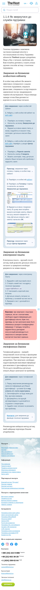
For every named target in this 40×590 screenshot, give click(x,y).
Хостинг (3, 450)
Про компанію (5, 464)
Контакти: (11, 416)
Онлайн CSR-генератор (8, 527)
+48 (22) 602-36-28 (10, 557)
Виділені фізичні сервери (9, 500)
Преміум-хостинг (6, 498)
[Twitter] (16, 544)
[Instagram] (7, 544)
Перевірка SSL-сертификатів (10, 525)
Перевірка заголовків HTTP (9, 533)
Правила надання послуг (9, 468)
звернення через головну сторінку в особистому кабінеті (19, 171)
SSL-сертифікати (6, 452)
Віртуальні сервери (7, 496)
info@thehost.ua (6, 580)
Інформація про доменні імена (11, 472)
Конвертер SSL (6, 535)
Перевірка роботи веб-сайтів (10, 513)
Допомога (8, 585)
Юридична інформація (8, 470)
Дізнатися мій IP (6, 519)
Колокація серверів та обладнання (12, 502)
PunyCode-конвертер (8, 523)
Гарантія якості (6, 466)
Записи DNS (5, 521)
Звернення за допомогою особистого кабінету (16, 75)
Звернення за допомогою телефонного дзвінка (16, 345)
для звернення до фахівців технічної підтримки (18, 417)
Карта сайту (5, 474)
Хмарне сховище (6, 504)
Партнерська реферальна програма (12, 488)
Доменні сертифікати (8, 456)
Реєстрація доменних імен (9, 448)
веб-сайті (8, 115)
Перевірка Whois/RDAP (8, 517)
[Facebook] (11, 544)
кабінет (29, 180)
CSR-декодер (5, 529)
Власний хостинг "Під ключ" (10, 482)
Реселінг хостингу (6, 486)
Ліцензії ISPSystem (7, 454)
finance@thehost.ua (7, 573)
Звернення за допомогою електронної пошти (16, 254)
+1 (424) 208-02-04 (10, 560)
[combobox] (20, 10)
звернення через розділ (17, 242)
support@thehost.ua (7, 567)
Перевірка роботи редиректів (10, 531)
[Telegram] (2, 544)
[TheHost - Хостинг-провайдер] (13, 4)
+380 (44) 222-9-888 (10, 553)
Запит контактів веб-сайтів (9, 515)
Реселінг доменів (6, 484)
